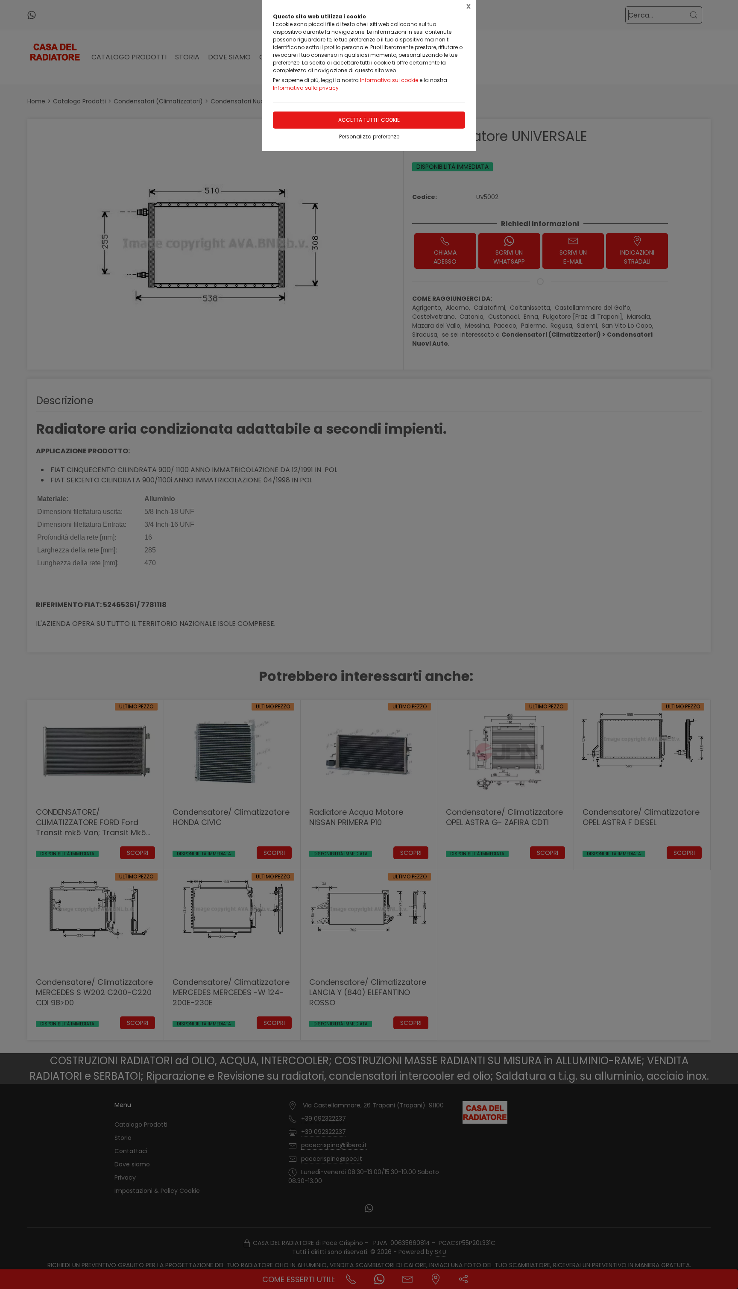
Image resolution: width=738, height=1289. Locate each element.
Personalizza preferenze (369, 136)
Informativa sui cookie (389, 80)
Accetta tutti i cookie (369, 119)
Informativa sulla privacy (306, 87)
